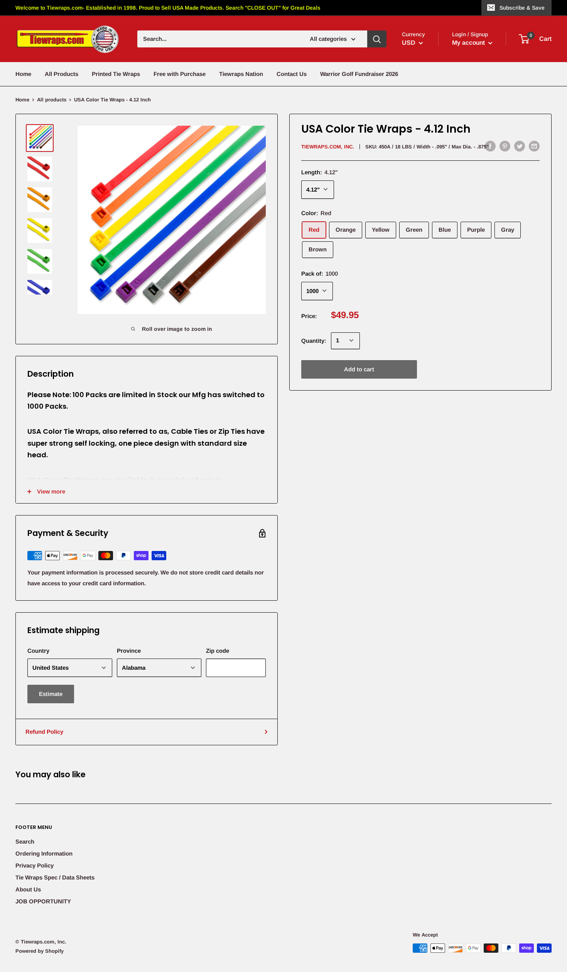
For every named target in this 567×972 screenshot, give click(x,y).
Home (22, 100)
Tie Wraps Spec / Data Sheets (54, 877)
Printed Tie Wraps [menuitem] (116, 74)
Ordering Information (44, 853)
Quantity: (313, 340)
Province (129, 650)
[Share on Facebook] (490, 146)
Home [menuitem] (23, 74)
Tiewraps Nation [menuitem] (241, 74)
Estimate (50, 694)
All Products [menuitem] (61, 74)
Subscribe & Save (522, 8)
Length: (319, 171)
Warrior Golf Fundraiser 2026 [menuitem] (359, 74)
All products (51, 100)
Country (38, 650)
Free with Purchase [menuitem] (180, 74)
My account (469, 42)
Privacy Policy (34, 865)
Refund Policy (44, 731)
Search (24, 841)
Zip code (217, 650)
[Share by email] (534, 146)
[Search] (376, 38)
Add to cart (359, 369)
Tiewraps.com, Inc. (327, 147)
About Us (28, 889)
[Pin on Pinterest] (505, 146)
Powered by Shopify (39, 951)
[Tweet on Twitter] (519, 146)
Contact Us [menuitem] (292, 74)
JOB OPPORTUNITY (43, 901)
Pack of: (319, 273)
